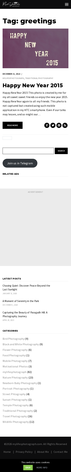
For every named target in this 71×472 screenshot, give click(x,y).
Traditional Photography (39, 78)
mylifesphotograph (13, 78)
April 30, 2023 (8, 320)
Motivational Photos (15, 366)
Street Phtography (14, 394)
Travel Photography (15, 416)
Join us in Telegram (20, 163)
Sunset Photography (15, 399)
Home (7, 451)
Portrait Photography (16, 388)
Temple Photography (16, 405)
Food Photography (14, 355)
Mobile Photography (15, 361)
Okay (28, 467)
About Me (43, 451)
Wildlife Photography (16, 422)
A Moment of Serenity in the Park (21, 301)
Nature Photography (15, 377)
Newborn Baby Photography (20, 383)
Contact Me (61, 451)
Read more (12, 125)
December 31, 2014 (11, 74)
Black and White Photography (21, 344)
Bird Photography (13, 338)
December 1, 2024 (10, 305)
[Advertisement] (35, 230)
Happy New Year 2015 (33, 85)
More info (42, 467)
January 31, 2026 (10, 293)
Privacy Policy (24, 451)
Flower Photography (15, 349)
